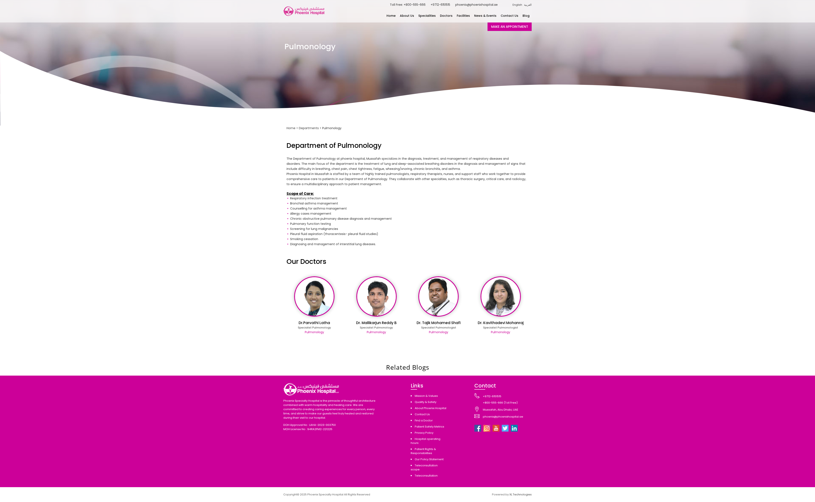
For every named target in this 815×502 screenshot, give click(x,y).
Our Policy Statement (429, 459)
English (517, 5)
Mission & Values (426, 396)
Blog (526, 16)
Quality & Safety (425, 402)
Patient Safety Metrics (429, 427)
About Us (407, 16)
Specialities (427, 16)
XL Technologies (520, 494)
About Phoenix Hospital (430, 408)
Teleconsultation (426, 476)
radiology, (519, 179)
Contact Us (509, 16)
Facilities (463, 16)
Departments (309, 128)
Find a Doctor (424, 420)
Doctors (446, 16)
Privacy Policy (424, 433)
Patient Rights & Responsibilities (423, 451)
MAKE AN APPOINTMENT (509, 26)
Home (391, 16)
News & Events (485, 16)
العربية (528, 5)
